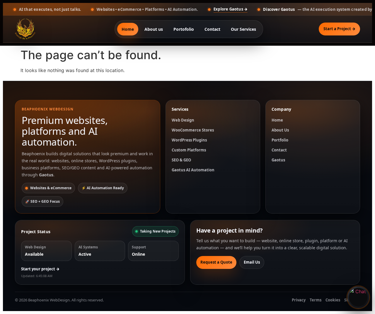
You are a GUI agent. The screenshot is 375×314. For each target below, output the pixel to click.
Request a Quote (216, 262)
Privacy (299, 300)
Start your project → (40, 269)
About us (153, 29)
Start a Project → (339, 28)
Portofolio (183, 29)
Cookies (332, 300)
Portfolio (280, 140)
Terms (315, 300)
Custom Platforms (189, 150)
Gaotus (278, 160)
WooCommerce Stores (193, 130)
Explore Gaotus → (214, 9)
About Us (280, 130)
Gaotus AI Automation (193, 170)
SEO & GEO (181, 160)
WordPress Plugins (189, 140)
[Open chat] (358, 297)
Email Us (252, 262)
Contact (212, 29)
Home (128, 29)
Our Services (243, 29)
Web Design (183, 120)
